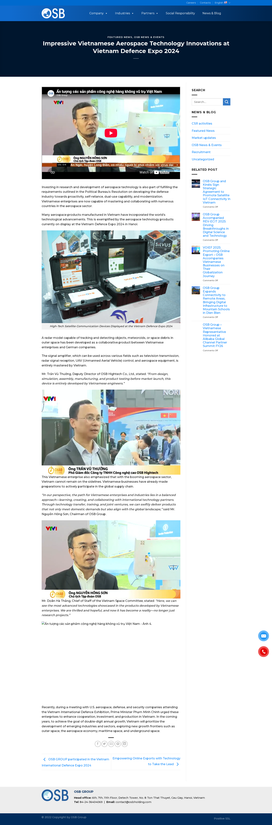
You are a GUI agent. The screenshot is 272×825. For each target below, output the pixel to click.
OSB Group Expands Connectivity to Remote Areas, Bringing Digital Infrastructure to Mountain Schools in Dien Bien (216, 300)
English (219, 2)
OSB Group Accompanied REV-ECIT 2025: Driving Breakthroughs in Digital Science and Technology (216, 225)
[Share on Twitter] (104, 744)
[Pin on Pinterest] (118, 744)
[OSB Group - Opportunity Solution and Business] (53, 13)
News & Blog (211, 13)
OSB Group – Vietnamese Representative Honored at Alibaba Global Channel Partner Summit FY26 (215, 335)
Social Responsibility (180, 13)
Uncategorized (203, 159)
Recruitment (201, 152)
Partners (147, 13)
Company (96, 13)
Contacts (205, 2)
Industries (122, 13)
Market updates (204, 138)
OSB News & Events (149, 37)
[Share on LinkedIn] (125, 744)
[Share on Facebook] (98, 744)
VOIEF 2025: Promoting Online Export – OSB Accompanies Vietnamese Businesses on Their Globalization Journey (216, 262)
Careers (191, 2)
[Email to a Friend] (111, 744)
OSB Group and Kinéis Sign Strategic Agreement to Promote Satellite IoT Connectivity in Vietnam (216, 191)
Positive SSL (222, 818)
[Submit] (226, 101)
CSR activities (202, 123)
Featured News (120, 37)
